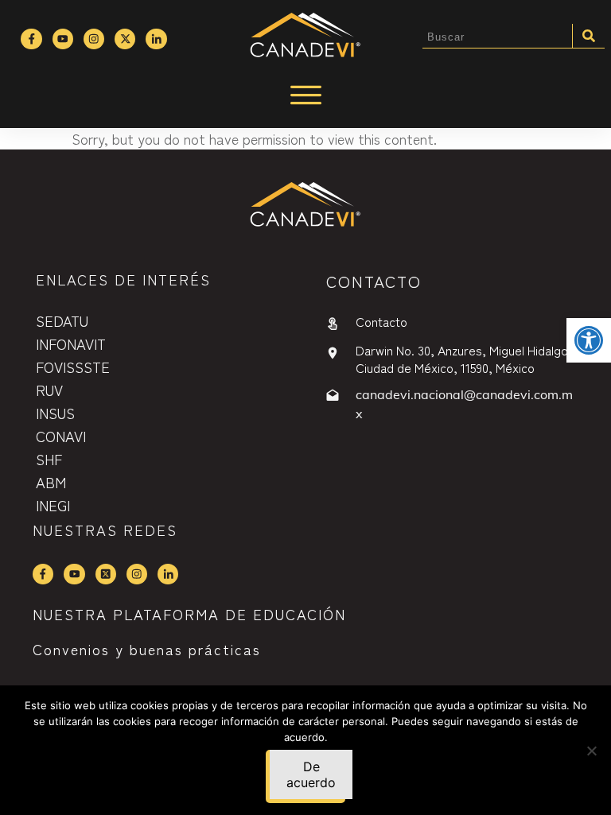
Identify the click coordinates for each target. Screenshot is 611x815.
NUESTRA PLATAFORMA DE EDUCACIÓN (189, 613)
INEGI (53, 505)
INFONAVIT (71, 343)
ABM (51, 482)
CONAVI (61, 435)
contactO (374, 281)
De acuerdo (311, 774)
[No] (591, 751)
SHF (49, 458)
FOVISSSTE (73, 366)
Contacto (381, 321)
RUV (49, 389)
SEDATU (62, 320)
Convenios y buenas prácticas (147, 648)
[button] (588, 340)
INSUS (55, 412)
